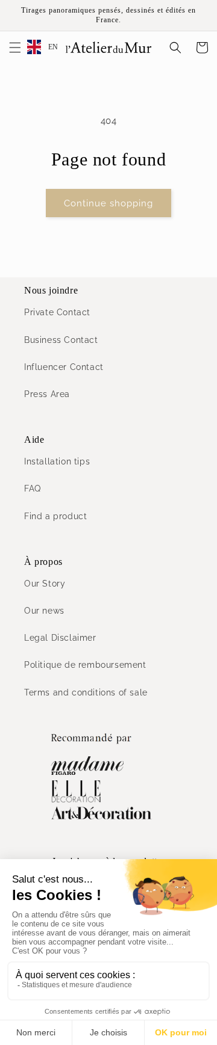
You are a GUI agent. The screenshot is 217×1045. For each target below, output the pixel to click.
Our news (44, 610)
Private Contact (57, 312)
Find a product (55, 516)
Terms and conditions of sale (86, 692)
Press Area (47, 394)
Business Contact (61, 340)
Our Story (44, 583)
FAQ (32, 488)
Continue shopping (108, 203)
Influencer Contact (64, 367)
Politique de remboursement (85, 665)
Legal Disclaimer (60, 638)
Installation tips (57, 461)
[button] (15, 47)
